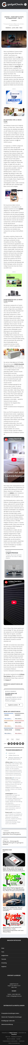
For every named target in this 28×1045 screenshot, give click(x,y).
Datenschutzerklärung (7, 1024)
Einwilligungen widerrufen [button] (8, 1020)
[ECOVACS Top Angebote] (14, 97)
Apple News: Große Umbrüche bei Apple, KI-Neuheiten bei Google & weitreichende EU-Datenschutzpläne (14, 869)
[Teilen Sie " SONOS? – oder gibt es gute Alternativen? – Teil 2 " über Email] (20, 743)
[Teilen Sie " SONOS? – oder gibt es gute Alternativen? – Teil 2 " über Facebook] (9, 743)
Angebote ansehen (13, 705)
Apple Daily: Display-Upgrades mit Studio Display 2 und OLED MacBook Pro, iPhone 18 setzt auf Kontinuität (13, 889)
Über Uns (8, 1036)
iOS (7, 739)
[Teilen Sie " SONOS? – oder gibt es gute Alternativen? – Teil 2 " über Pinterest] (17, 743)
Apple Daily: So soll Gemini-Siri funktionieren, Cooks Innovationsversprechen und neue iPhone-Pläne (13, 930)
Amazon (7, 680)
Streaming (4, 963)
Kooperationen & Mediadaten (10, 1041)
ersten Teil (17, 66)
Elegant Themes (13, 1032)
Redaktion (8, 27)
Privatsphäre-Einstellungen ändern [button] (10, 1013)
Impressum (21, 1041)
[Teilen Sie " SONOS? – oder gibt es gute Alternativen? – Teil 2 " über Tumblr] (14, 743)
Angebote (3, 966)
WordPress (14, 1034)
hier (19, 57)
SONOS (21, 208)
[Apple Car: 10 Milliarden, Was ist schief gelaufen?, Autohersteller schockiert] (14, 899)
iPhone (17, 739)
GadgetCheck (4, 955)
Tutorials (3, 959)
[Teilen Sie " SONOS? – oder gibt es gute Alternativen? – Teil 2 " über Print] (23, 743)
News (20, 27)
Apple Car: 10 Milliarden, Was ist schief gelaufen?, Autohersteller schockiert (12, 909)
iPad (12, 739)
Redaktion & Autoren (16, 1036)
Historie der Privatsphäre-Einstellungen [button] (11, 1017)
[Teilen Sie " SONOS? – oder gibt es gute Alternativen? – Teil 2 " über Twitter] (11, 743)
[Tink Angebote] (14, 280)
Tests (2, 952)
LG (22, 72)
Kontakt (18, 1039)
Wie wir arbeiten (11, 1039)
